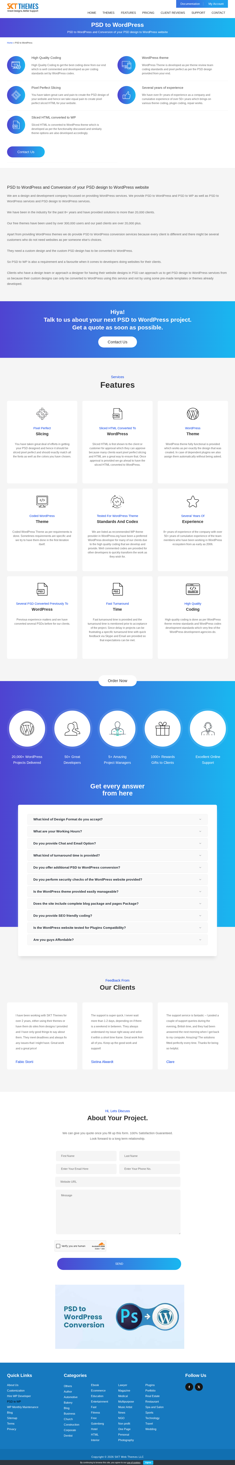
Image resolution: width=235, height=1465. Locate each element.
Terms (10, 1423)
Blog (10, 1412)
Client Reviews (173, 12)
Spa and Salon (154, 1407)
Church (68, 1419)
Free (94, 1418)
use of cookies (133, 1462)
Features (128, 12)
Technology (152, 1418)
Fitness (95, 1412)
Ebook (95, 1385)
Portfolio (150, 1390)
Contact (218, 12)
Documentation (190, 4)
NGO (121, 1418)
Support (198, 12)
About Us (12, 1385)
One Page (124, 1429)
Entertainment (99, 1401)
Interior (95, 1440)
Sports (149, 1412)
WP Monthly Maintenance (22, 1407)
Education (97, 1396)
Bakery (68, 1402)
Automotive (71, 1397)
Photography (126, 1440)
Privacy (11, 1429)
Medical (123, 1396)
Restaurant (152, 1401)
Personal (123, 1434)
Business (69, 1413)
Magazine (124, 1390)
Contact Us (25, 152)
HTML (95, 1434)
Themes (108, 12)
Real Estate (152, 1396)
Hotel (94, 1429)
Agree (148, 1462)
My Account (216, 4)
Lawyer (122, 1385)
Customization (16, 1390)
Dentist (68, 1435)
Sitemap (12, 1418)
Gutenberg (97, 1423)
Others (68, 1386)
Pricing (148, 12)
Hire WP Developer (19, 1396)
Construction (71, 1424)
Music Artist (125, 1407)
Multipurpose (126, 1401)
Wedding (150, 1429)
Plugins (150, 1385)
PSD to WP (14, 1401)
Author (68, 1391)
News (121, 1412)
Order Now (117, 680)
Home (92, 12)
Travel (149, 1423)
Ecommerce (98, 1390)
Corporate (70, 1430)
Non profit (124, 1423)
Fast (93, 1407)
